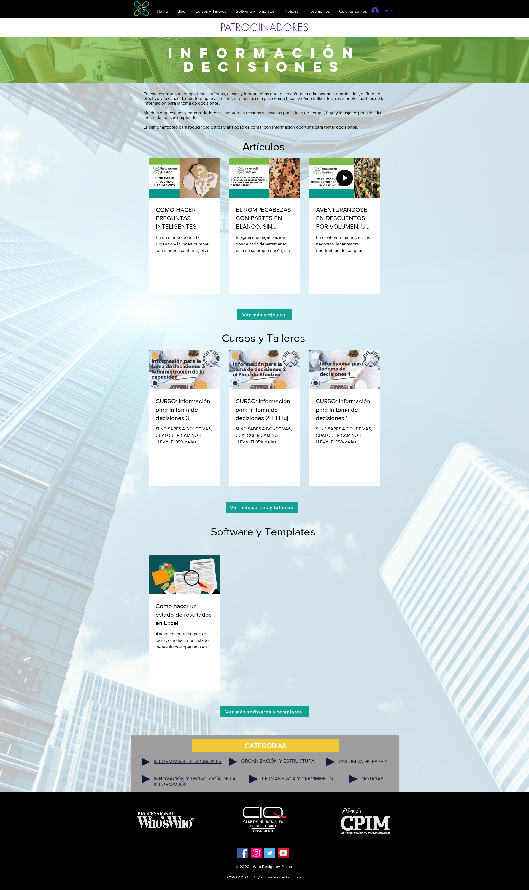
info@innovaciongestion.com (275, 877)
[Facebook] (242, 853)
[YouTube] (283, 853)
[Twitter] (269, 853)
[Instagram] (256, 853)
